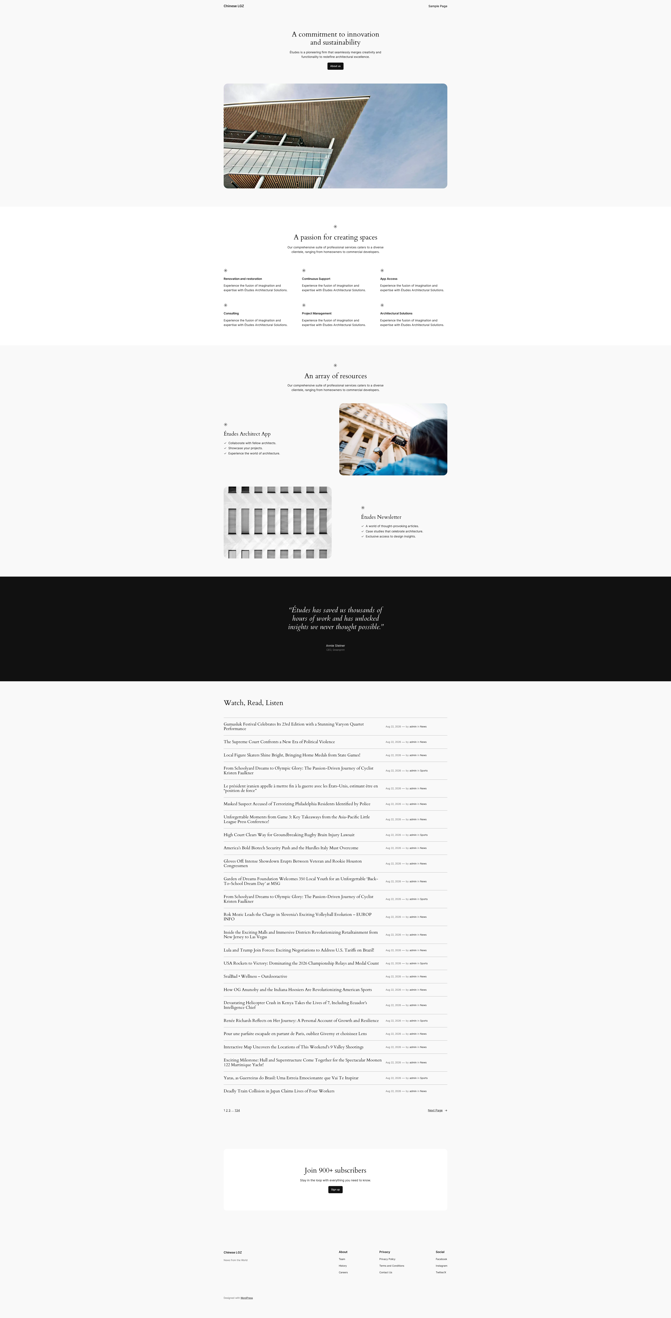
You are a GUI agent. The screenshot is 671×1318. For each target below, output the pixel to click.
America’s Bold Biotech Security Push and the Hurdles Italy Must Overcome (291, 848)
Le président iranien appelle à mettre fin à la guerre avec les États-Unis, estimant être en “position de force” (301, 788)
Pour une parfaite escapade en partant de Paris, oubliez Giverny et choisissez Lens (295, 1034)
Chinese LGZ (234, 6)
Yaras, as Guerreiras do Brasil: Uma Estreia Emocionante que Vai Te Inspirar (291, 1078)
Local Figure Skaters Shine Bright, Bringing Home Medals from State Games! (292, 755)
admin (413, 726)
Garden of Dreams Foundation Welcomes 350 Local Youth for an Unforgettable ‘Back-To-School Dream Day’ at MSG (301, 881)
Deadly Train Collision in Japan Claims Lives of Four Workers (279, 1091)
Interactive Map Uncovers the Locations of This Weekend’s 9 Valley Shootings (293, 1047)
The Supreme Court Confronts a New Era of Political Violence (279, 742)
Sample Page (437, 6)
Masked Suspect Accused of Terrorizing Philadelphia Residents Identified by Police (297, 804)
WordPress (247, 1297)
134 (237, 1110)
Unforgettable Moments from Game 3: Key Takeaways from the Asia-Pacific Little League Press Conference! (297, 819)
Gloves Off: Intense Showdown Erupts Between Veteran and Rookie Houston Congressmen (293, 863)
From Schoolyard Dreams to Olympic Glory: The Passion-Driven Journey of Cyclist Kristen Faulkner (298, 770)
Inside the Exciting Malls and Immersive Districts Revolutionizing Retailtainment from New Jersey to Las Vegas (301, 934)
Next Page (437, 1110)
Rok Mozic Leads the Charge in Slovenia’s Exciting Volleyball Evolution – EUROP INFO (297, 917)
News (423, 726)
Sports (424, 770)
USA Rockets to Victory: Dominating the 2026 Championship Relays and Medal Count (301, 963)
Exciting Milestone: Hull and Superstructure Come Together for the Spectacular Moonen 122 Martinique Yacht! (303, 1062)
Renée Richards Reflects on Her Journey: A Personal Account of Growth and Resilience (301, 1020)
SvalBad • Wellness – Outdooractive (255, 976)
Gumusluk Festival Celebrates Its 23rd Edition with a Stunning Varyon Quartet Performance (294, 726)
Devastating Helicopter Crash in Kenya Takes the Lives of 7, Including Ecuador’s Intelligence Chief (295, 1005)
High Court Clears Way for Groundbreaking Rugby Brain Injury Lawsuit (289, 835)
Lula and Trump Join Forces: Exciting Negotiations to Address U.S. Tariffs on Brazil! (299, 950)
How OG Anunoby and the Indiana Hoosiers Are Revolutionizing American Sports (298, 989)
